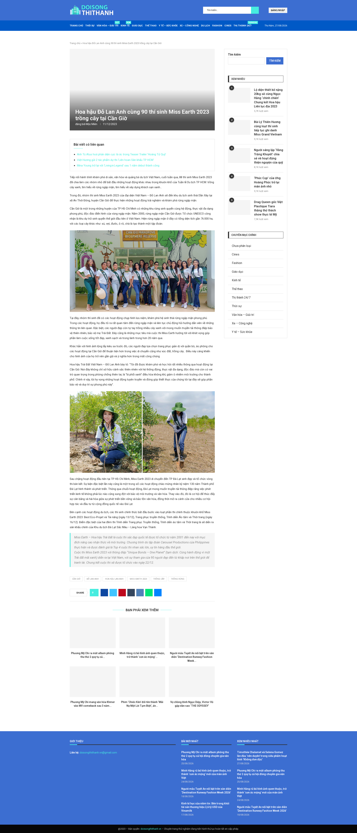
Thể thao (151, 25)
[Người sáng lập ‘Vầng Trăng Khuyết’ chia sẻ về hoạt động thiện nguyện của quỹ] (239, 155)
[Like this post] (95, 593)
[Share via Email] (158, 592)
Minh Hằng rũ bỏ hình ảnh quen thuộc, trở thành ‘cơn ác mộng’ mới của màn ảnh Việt (206, 774)
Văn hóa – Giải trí (107, 24)
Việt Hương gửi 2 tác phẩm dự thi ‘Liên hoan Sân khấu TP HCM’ (115, 160)
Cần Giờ (76, 579)
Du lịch (205, 25)
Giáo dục (137, 25)
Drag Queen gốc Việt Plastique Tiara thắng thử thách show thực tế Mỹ (268, 208)
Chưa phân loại (241, 246)
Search (255, 10)
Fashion (217, 25)
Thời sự (89, 25)
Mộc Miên (91, 124)
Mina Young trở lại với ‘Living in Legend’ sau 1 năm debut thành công (118, 165)
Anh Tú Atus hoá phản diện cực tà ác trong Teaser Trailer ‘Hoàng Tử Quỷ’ (121, 154)
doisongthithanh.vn (151, 828)
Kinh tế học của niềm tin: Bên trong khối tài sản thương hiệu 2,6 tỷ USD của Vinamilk (205, 807)
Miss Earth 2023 (138, 579)
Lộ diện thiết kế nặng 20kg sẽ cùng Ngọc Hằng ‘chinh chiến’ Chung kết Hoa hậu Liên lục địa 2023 (268, 98)
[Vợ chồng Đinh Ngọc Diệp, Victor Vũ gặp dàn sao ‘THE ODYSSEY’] (192, 681)
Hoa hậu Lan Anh (114, 579)
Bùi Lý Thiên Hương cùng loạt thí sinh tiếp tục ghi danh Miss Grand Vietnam (268, 128)
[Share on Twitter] (113, 592)
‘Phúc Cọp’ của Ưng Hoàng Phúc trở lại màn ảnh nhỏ (267, 182)
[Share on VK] (140, 592)
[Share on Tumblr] (131, 592)
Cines (227, 25)
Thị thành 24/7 (242, 24)
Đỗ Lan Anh (93, 579)
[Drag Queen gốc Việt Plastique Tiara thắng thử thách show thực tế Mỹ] (239, 207)
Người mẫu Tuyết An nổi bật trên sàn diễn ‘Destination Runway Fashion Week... (192, 657)
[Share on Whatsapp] (149, 592)
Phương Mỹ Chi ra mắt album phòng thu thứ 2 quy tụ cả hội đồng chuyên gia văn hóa (205, 756)
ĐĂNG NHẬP (278, 10)
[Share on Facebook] (104, 592)
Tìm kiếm (234, 54)
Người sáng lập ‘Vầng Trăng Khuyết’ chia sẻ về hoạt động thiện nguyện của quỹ (268, 156)
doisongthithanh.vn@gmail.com (98, 752)
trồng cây (159, 579)
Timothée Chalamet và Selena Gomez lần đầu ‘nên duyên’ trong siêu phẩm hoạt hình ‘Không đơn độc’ (262, 756)
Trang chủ (76, 25)
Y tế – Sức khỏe (168, 25)
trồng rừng (177, 579)
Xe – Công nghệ (189, 25)
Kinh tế (125, 24)
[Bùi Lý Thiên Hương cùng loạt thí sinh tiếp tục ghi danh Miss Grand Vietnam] (239, 127)
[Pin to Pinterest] (122, 592)
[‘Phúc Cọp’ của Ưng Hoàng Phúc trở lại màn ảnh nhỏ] (239, 183)
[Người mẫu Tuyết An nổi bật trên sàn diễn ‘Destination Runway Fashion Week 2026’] (192, 633)
